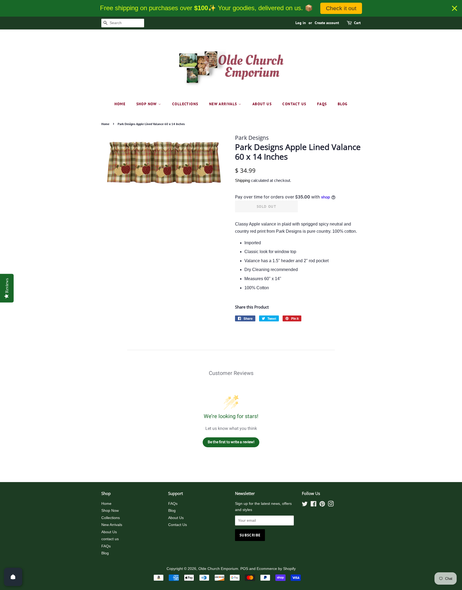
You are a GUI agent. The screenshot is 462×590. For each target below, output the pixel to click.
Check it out (341, 8)
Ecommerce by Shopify (276, 569)
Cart (357, 22)
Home (120, 104)
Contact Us (177, 525)
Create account (327, 22)
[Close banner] (454, 8)
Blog (343, 104)
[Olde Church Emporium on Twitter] (305, 505)
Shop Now (147, 104)
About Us (262, 104)
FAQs (322, 104)
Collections (185, 104)
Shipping (242, 180)
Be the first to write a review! (231, 442)
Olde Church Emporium (218, 569)
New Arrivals (223, 104)
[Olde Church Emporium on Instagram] (331, 505)
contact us (294, 104)
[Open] (13, 577)
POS (244, 569)
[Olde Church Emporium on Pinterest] (322, 505)
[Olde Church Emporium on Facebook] (313, 505)
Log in (300, 22)
